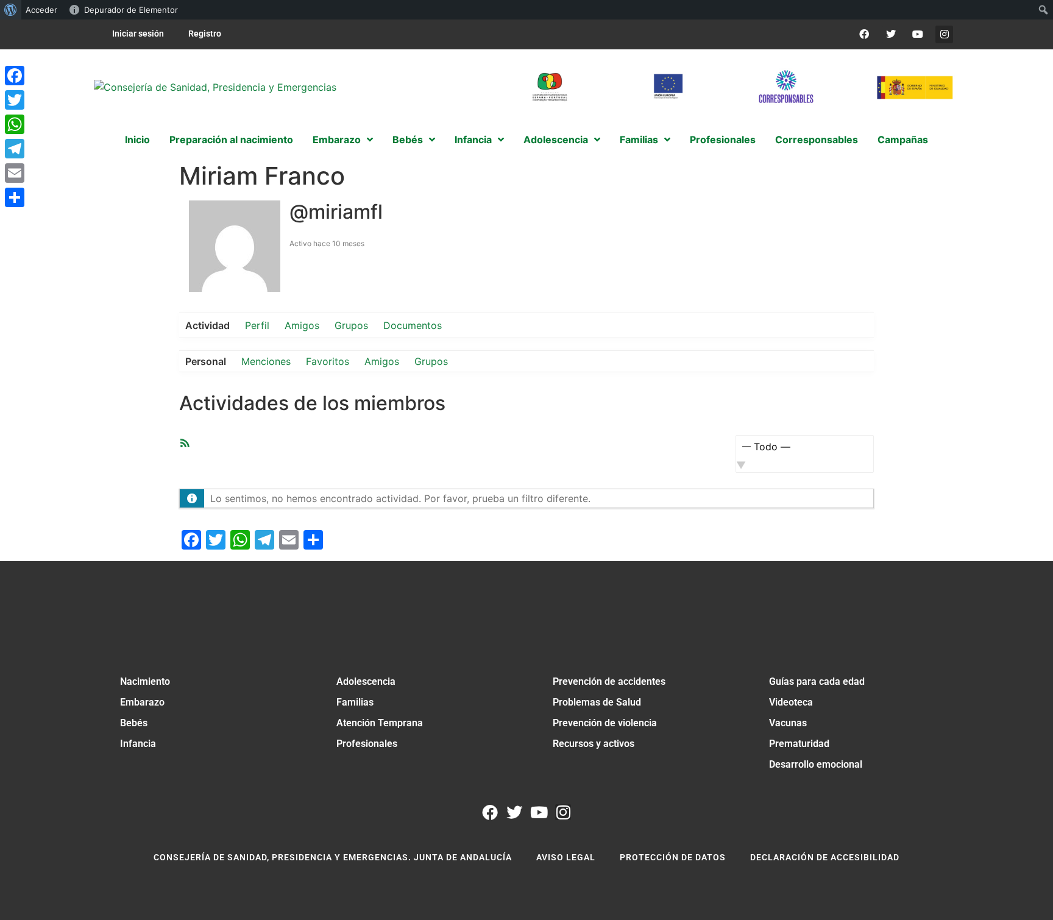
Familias (355, 702)
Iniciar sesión (138, 33)
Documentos (412, 325)
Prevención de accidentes (609, 681)
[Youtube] (917, 34)
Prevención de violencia (605, 723)
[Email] (14, 173)
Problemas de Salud (597, 702)
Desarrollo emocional (815, 764)
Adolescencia (365, 681)
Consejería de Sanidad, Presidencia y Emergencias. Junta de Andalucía (333, 857)
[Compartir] (14, 197)
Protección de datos (673, 857)
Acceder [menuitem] (41, 10)
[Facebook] (864, 34)
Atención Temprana (379, 723)
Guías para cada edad (817, 681)
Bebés (133, 723)
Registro (204, 33)
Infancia (138, 743)
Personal (205, 361)
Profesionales (366, 743)
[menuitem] (10, 9)
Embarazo (142, 702)
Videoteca (791, 702)
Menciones (266, 361)
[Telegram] (14, 148)
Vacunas (788, 723)
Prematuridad (799, 743)
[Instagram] (944, 34)
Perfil (257, 325)
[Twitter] (891, 34)
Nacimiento (145, 681)
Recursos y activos (593, 743)
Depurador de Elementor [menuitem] (131, 10)
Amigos (302, 325)
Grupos (351, 325)
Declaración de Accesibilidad (824, 857)
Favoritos (327, 361)
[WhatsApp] (14, 124)
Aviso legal (565, 857)
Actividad (207, 325)
